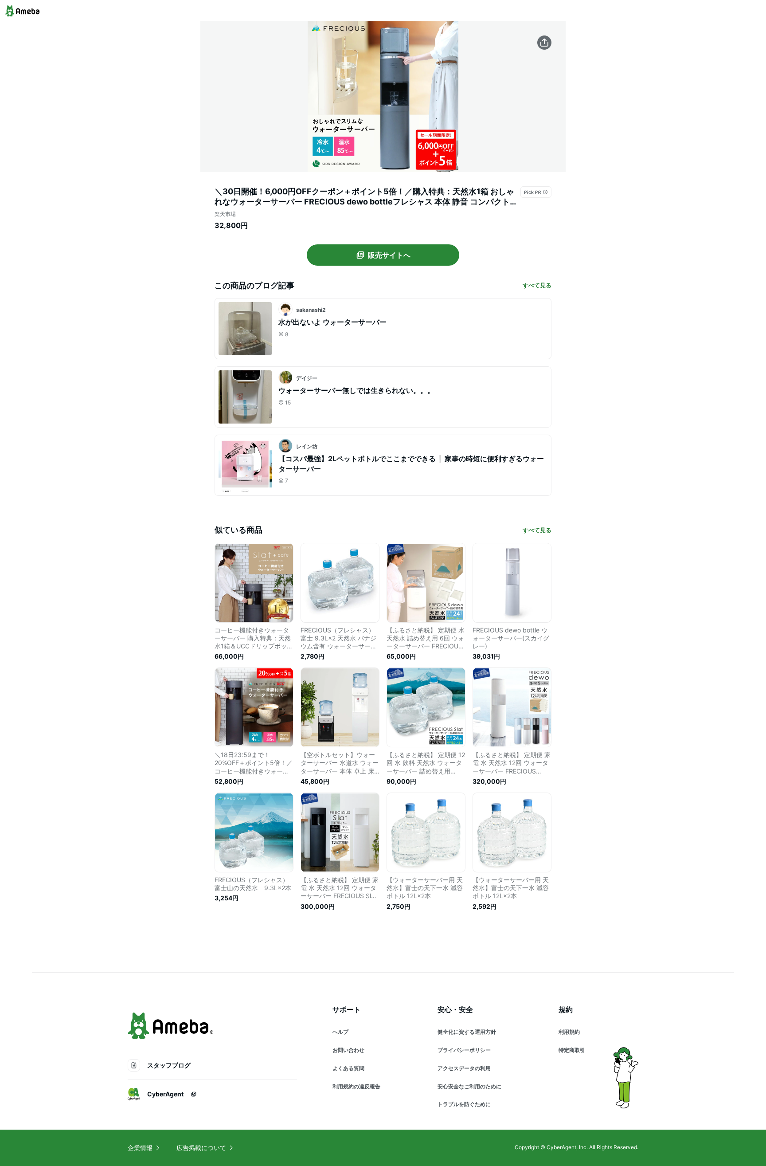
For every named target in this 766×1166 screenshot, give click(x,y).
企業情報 (140, 1147)
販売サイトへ (389, 255)
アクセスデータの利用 (464, 1068)
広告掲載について (201, 1147)
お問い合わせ (348, 1050)
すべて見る (537, 285)
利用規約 (569, 1032)
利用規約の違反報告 (356, 1086)
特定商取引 (572, 1050)
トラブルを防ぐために (464, 1104)
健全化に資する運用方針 (467, 1032)
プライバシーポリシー (464, 1050)
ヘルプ (340, 1032)
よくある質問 (348, 1068)
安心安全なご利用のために (469, 1086)
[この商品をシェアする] (544, 42)
